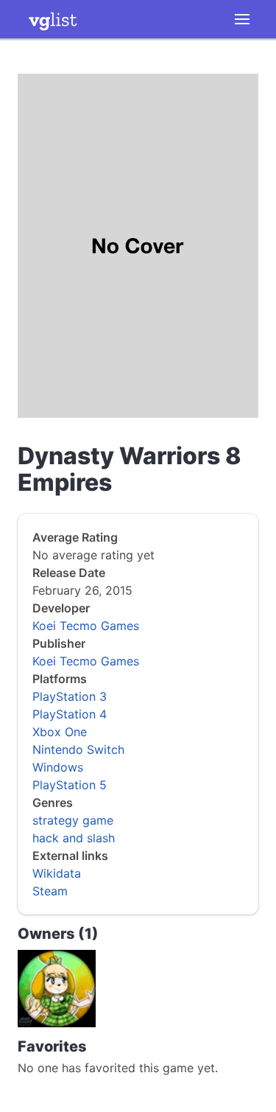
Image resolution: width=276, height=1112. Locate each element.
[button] (242, 19)
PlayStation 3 (69, 696)
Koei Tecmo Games (85, 625)
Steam (50, 891)
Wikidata (56, 873)
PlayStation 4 (69, 714)
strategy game (72, 820)
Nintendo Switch (78, 749)
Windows (57, 767)
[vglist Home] (53, 19)
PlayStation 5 (69, 784)
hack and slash (73, 837)
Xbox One (59, 731)
